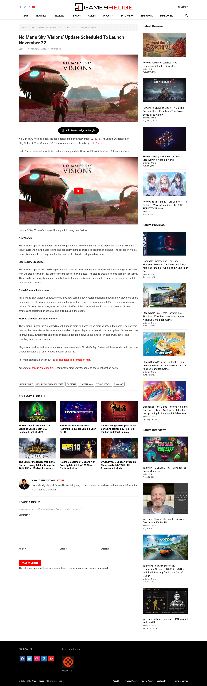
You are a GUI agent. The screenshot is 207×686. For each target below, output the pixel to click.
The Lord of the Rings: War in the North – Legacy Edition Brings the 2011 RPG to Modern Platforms (37, 465)
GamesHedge (38, 681)
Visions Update (103, 384)
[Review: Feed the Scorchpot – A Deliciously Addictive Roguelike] (164, 45)
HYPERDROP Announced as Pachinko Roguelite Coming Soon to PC (78, 429)
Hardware (147, 16)
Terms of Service (181, 681)
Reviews (76, 16)
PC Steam (71, 384)
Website (105, 549)
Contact (184, 7)
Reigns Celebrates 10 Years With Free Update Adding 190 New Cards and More (77, 465)
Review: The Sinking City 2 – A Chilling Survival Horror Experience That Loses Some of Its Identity (163, 111)
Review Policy (147, 681)
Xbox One (118, 384)
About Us (116, 681)
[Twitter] (29, 658)
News (25, 16)
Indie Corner (167, 16)
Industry (108, 16)
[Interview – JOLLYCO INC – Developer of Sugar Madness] (165, 450)
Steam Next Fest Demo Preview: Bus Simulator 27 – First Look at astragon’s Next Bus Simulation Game (163, 316)
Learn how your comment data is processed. (84, 568)
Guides (92, 16)
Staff (21, 49)
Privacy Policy (131, 681)
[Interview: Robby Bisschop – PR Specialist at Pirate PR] (165, 601)
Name (22, 549)
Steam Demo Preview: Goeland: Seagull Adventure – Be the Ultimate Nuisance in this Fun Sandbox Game (164, 365)
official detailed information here (73, 359)
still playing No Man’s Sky (40, 368)
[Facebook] (22, 658)
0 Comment (56, 49)
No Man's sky (26, 384)
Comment (24, 515)
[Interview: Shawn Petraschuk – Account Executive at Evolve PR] (165, 499)
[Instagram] (36, 658)
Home (23, 28)
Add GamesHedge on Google (80, 130)
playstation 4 (86, 384)
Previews (59, 16)
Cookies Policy (163, 681)
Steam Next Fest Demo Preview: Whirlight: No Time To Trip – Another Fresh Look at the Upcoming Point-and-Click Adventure (165, 410)
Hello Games (97, 143)
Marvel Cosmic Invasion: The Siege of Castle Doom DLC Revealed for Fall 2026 (34, 429)
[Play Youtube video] (78, 190)
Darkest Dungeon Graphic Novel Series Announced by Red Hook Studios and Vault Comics (118, 429)
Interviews (127, 16)
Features (41, 16)
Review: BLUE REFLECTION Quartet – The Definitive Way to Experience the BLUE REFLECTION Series (165, 205)
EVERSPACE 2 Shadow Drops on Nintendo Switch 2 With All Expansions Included (118, 465)
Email (63, 549)
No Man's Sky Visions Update (49, 384)
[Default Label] (44, 658)
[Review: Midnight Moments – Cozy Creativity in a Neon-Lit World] (164, 139)
